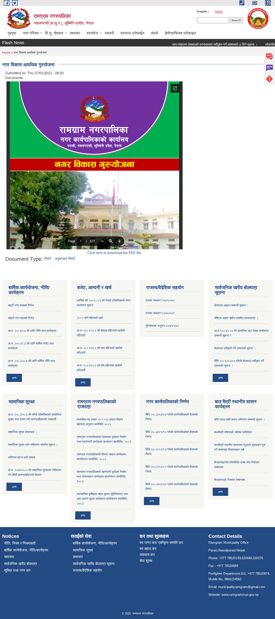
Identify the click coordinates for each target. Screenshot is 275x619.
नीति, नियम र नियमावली (19, 543)
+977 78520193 (230, 558)
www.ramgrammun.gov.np (240, 594)
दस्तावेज (92, 33)
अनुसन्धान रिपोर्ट (65, 259)
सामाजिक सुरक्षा (83, 550)
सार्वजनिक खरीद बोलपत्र (20, 564)
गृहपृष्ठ (12, 33)
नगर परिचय (31, 33)
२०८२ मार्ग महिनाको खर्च (90, 318)
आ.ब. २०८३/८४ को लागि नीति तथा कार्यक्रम (32, 330)
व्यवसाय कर (147, 555)
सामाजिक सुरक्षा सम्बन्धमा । (22, 432)
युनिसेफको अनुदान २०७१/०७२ (162, 325)
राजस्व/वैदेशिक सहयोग (87, 570)
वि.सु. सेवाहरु (54, 33)
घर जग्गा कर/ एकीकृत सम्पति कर (161, 543)
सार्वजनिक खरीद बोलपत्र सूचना (94, 564)
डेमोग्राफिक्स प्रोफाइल (180, 33)
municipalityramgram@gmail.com (241, 587)
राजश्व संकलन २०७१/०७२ (160, 300)
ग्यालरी (109, 33)
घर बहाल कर (148, 549)
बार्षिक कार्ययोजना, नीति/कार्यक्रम (26, 550)
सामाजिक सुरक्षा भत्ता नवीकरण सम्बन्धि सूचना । (33, 444)
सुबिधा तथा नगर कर (17, 570)
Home (6, 52)
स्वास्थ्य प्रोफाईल (132, 33)
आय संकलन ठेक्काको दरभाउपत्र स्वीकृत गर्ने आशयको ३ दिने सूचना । (207, 44)
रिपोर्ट (47, 259)
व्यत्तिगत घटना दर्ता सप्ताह (21, 457)
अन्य (14, 378)
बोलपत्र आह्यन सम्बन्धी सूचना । (231, 305)
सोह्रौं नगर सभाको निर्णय (21, 318)
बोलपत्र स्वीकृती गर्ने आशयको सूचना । (235, 348)
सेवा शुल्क (146, 561)
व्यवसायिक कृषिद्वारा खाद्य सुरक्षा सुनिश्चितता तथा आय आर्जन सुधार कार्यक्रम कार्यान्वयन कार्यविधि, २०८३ (102, 498)
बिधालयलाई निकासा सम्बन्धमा (229, 479)
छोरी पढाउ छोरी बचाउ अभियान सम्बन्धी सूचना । (239, 419)
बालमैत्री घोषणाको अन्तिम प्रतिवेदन (233, 432)
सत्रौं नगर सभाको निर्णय (21, 305)
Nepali (219, 11)
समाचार (75, 33)
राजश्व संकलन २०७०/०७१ (160, 313)
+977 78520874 (258, 573)
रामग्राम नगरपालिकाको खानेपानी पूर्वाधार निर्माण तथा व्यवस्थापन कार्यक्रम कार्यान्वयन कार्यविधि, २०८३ (101, 476)
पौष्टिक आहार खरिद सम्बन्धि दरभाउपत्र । (236, 318)
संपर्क (154, 33)
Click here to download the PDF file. (114, 253)
